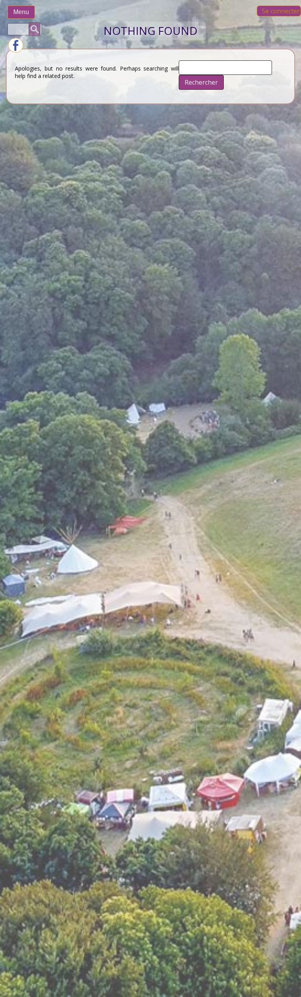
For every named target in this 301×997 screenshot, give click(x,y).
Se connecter (281, 11)
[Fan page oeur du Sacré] (16, 50)
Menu (21, 12)
